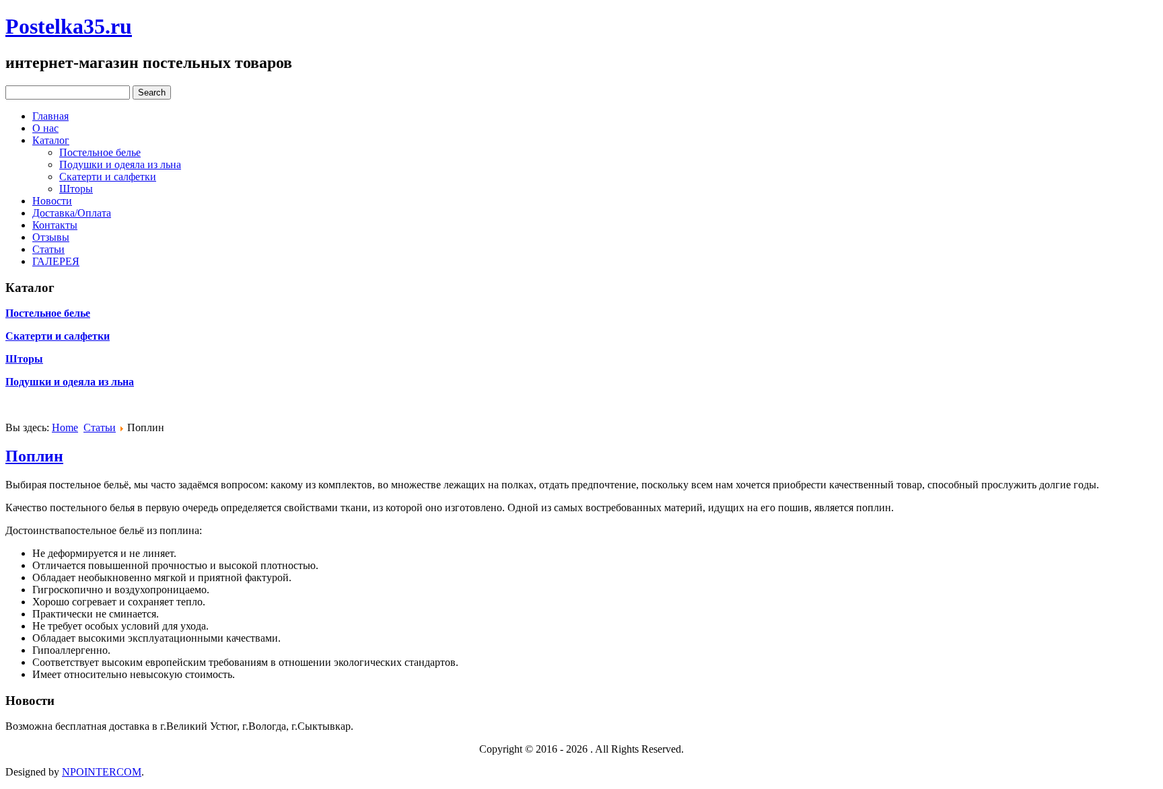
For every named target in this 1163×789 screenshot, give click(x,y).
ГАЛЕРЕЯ (55, 261)
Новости (52, 200)
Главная (50, 116)
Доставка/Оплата (71, 213)
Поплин (34, 456)
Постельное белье (100, 152)
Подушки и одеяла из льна (120, 164)
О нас (45, 128)
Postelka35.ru (68, 26)
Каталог (50, 140)
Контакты (54, 225)
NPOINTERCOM (101, 772)
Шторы (76, 188)
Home (65, 427)
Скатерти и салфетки (107, 176)
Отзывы (50, 237)
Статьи (48, 249)
